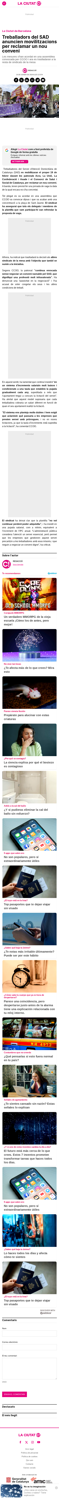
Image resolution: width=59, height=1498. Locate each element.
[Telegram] (37, 80)
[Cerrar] (56, 1487)
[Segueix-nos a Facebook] (20, 1442)
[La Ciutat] (29, 3)
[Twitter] (21, 80)
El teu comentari (9, 1356)
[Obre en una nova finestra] (17, 1480)
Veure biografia (18, 564)
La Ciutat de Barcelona (16, 30)
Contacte (29, 1464)
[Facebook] (16, 80)
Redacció (32, 70)
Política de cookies (30, 1456)
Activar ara (18, 161)
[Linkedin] (27, 80)
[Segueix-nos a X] (26, 1442)
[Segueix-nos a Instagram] (32, 1442)
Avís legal (29, 1449)
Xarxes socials (29, 1468)
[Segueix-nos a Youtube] (39, 1442)
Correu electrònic (10, 1342)
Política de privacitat (29, 1453)
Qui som (29, 1460)
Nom (4, 1328)
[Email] (43, 80)
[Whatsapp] (32, 80)
